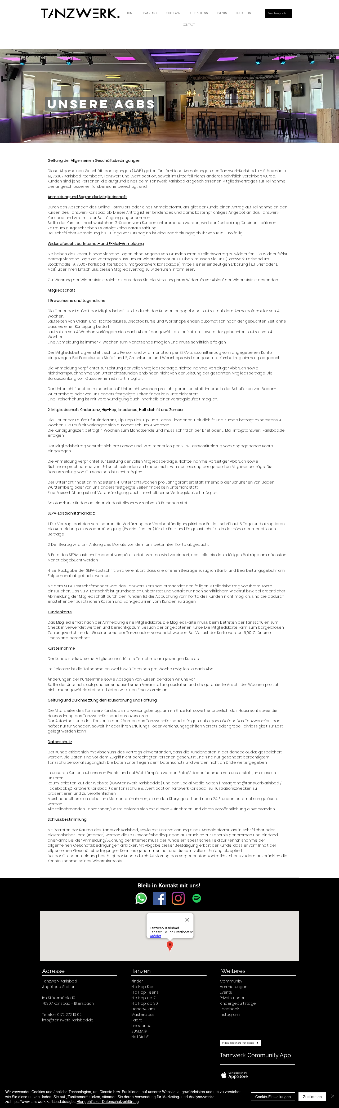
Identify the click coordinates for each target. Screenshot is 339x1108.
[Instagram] (178, 898)
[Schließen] (332, 1096)
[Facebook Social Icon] (159, 898)
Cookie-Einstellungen (273, 1096)
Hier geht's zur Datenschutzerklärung (108, 1101)
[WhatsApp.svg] (141, 898)
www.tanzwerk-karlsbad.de (135, 783)
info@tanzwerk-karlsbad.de (67, 1020)
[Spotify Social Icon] (196, 898)
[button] (101, 104)
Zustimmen (312, 1096)
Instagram (230, 1014)
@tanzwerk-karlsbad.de (157, 264)
